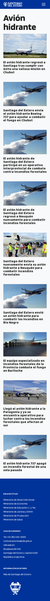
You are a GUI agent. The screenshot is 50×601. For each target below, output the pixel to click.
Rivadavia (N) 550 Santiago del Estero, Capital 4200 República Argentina (20, 552)
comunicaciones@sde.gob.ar (17, 540)
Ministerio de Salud (12, 519)
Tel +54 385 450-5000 (14, 536)
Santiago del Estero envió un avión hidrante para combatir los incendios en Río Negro (23, 317)
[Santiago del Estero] (12, 4)
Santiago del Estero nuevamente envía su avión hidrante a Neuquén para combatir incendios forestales (24, 267)
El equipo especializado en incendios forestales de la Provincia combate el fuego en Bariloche (24, 365)
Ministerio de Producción (16, 515)
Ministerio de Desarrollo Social (18, 499)
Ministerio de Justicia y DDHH (18, 511)
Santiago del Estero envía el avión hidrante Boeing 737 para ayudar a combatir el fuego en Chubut (24, 115)
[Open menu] (44, 4)
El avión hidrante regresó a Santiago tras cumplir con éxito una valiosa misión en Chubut (24, 67)
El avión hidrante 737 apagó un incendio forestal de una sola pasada (24, 466)
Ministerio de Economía (15, 503)
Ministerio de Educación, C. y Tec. (19, 507)
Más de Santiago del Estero (17, 574)
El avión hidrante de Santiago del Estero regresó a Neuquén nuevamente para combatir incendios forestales (24, 216)
